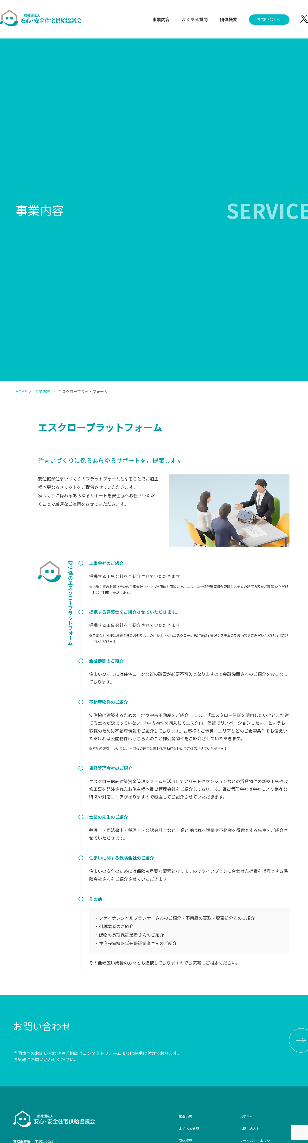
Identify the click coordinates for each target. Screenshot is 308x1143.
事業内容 (161, 19)
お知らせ (246, 1116)
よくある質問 (195, 19)
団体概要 (228, 19)
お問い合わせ (269, 19)
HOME (21, 391)
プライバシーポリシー (256, 1140)
